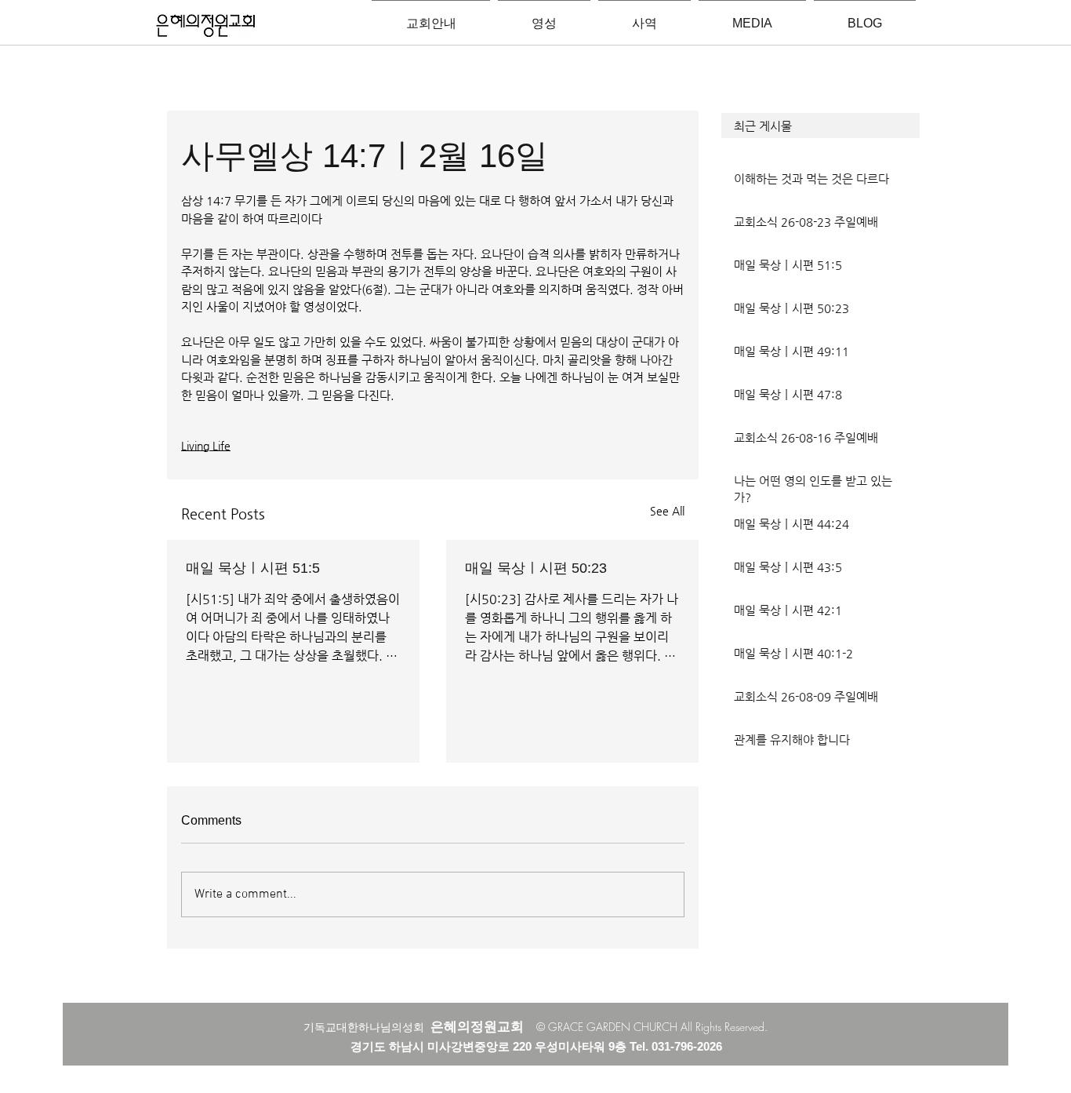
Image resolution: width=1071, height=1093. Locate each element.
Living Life (206, 445)
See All (667, 511)
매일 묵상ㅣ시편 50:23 (536, 568)
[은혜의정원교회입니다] (205, 26)
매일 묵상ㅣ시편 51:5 (253, 568)
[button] (820, 125)
